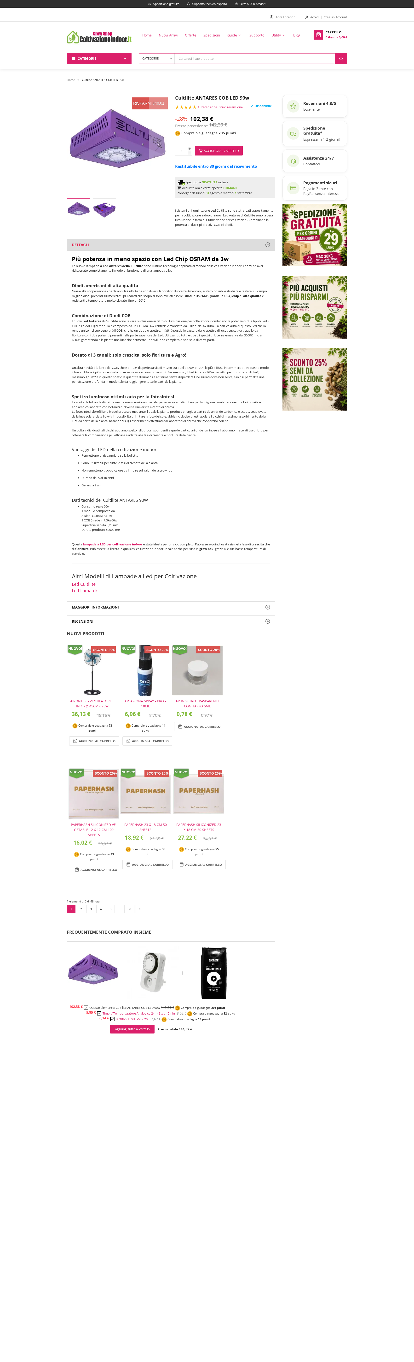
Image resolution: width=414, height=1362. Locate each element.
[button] (158, 145)
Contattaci (311, 163)
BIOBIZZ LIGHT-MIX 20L (132, 1019)
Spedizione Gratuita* (314, 130)
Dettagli (80, 244)
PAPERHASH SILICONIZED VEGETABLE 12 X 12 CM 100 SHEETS (94, 829)
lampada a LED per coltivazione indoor (112, 544)
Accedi (314, 17)
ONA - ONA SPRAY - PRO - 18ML (145, 703)
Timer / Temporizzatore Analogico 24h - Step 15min (139, 1013)
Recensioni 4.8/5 (319, 103)
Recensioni (82, 621)
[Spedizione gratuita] (314, 235)
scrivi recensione (231, 107)
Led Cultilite (84, 584)
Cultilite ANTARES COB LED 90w (138, 1007)
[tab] (171, 245)
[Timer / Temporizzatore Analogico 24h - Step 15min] (153, 997)
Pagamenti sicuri (320, 182)
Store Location (285, 17)
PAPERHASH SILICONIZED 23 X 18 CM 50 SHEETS (198, 827)
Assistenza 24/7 (318, 158)
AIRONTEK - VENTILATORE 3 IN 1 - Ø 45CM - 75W (92, 703)
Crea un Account (335, 17)
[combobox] (255, 59)
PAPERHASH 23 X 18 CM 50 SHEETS (145, 827)
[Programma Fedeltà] (314, 307)
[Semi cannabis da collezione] (314, 379)
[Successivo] (140, 909)
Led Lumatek (85, 590)
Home (71, 80)
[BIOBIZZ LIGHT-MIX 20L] (213, 997)
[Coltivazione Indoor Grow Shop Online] (99, 37)
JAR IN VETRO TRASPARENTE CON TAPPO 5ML (197, 703)
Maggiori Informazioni (95, 607)
